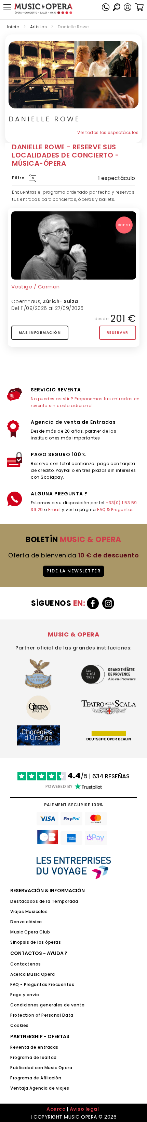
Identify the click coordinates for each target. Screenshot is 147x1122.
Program (19, 1078)
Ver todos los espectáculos (107, 132)
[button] (127, 7)
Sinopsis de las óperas (35, 942)
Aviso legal (84, 1109)
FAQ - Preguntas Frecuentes (42, 984)
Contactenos (25, 964)
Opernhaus (26, 301)
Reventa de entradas (34, 1047)
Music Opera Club (30, 932)
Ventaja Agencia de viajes (39, 1088)
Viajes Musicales (29, 911)
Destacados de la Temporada (44, 901)
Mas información (40, 332)
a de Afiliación (45, 1078)
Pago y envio (24, 995)
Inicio (13, 27)
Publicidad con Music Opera (41, 1068)
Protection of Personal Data (42, 1015)
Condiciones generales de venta (47, 1005)
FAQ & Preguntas (115, 509)
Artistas (38, 27)
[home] (43, 8)
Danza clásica (26, 922)
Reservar (118, 332)
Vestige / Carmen (35, 286)
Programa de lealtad (33, 1057)
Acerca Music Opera (32, 974)
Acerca (56, 1109)
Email (54, 509)
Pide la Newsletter (73, 571)
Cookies (19, 1025)
